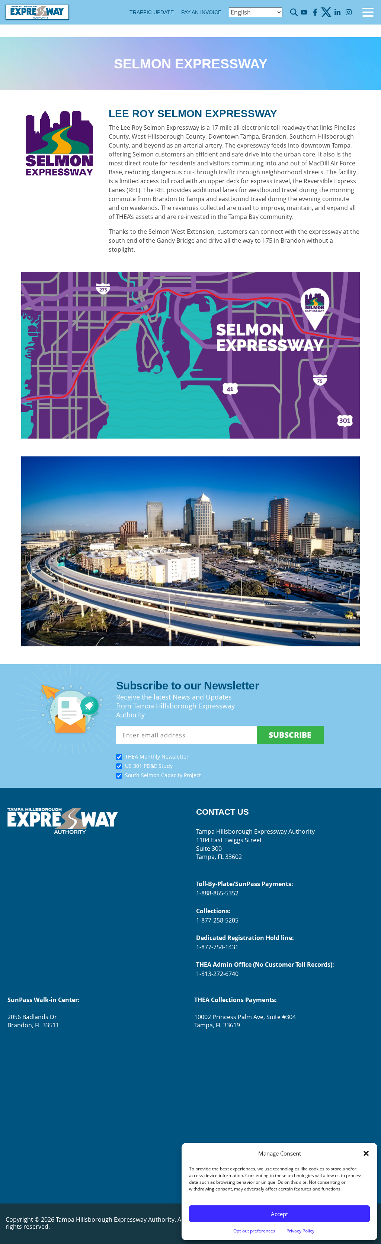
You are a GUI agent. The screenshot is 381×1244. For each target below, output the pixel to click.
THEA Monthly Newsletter (157, 756)
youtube (303, 12)
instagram (348, 12)
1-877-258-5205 (217, 920)
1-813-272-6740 (217, 974)
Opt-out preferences (254, 1231)
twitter (326, 12)
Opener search (294, 12)
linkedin (337, 12)
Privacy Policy (300, 1231)
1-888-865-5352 (217, 893)
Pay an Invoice (201, 12)
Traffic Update (151, 12)
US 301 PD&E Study (149, 765)
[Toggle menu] (368, 12)
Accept (279, 1214)
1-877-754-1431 (217, 947)
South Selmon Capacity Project (163, 775)
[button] (366, 1153)
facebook (315, 12)
